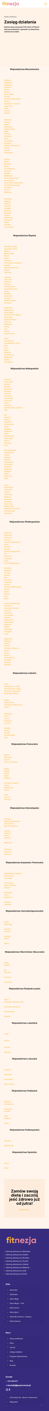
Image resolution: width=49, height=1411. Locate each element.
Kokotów (7, 417)
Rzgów (6, 700)
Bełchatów (8, 714)
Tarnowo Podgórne (11, 648)
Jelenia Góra (9, 824)
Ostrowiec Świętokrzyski (13, 1002)
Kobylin (7, 594)
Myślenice (8, 431)
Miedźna (7, 352)
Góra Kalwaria (9, 169)
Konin (6, 599)
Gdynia (7, 773)
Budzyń (7, 575)
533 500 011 (13, 1381)
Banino (6, 755)
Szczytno (7, 977)
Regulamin (14, 1402)
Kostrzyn (7, 547)
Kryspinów (8, 422)
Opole (6, 1168)
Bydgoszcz (8, 897)
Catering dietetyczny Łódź (16, 1271)
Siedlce (7, 159)
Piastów (7, 122)
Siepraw (7, 457)
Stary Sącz (8, 494)
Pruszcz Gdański (10, 762)
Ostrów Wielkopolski (12, 551)
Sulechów (8, 1074)
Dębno (6, 943)
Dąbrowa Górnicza (11, 268)
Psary (6, 338)
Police (6, 922)
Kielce (6, 1000)
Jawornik (7, 405)
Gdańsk (7, 771)
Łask (6, 737)
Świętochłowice (10, 319)
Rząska (7, 455)
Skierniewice (9, 702)
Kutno (6, 716)
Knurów (7, 284)
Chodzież (7, 580)
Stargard (7, 936)
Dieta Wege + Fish (17, 1303)
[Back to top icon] (41, 1405)
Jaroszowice (9, 1104)
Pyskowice (8, 308)
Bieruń (6, 256)
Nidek (6, 434)
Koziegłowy (8, 362)
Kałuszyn (7, 80)
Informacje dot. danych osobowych (23, 1397)
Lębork (7, 760)
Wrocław (7, 819)
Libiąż (6, 427)
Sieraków (7, 660)
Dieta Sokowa (15, 1321)
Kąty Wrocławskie (11, 826)
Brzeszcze (8, 389)
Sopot (6, 776)
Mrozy (6, 90)
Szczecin (7, 931)
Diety (12, 1343)
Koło (5, 596)
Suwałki (7, 1111)
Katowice (7, 282)
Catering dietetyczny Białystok (17, 1267)
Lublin (6, 1034)
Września (7, 568)
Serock (7, 190)
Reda (6, 795)
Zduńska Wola (9, 735)
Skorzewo (8, 757)
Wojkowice (8, 357)
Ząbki (6, 131)
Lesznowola (8, 227)
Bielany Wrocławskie (12, 821)
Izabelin (7, 113)
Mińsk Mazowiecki (11, 178)
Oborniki (7, 610)
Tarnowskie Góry (10, 289)
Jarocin (7, 589)
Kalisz (6, 544)
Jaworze (7, 277)
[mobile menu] (45, 4)
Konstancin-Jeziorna (12, 104)
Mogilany (7, 429)
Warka (6, 222)
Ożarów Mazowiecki (12, 185)
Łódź (6, 684)
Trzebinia (7, 467)
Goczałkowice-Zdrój (12, 343)
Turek (6, 634)
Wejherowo (8, 788)
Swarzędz (8, 558)
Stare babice (9, 94)
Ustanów (7, 322)
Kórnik (6, 650)
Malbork (7, 778)
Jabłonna (7, 87)
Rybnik (6, 360)
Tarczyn (7, 97)
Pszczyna (7, 303)
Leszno (7, 643)
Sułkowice (8, 499)
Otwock (7, 111)
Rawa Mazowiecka (11, 693)
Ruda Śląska (8, 312)
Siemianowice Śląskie (12, 315)
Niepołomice (9, 436)
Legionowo (8, 106)
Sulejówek (8, 127)
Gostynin (7, 143)
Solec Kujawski (10, 885)
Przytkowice (9, 453)
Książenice (8, 82)
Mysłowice (8, 296)
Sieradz (7, 733)
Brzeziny (7, 728)
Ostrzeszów (9, 615)
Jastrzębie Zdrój (10, 249)
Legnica (7, 831)
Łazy (6, 348)
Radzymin (8, 213)
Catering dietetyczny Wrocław (17, 1258)
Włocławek (8, 892)
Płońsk (6, 148)
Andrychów (8, 382)
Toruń (6, 895)
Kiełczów (7, 854)
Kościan (7, 549)
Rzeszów (7, 1141)
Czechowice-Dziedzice (13, 263)
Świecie (7, 888)
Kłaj (5, 415)
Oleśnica (7, 833)
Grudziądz (8, 878)
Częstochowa (9, 334)
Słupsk (6, 769)
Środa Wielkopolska (11, 563)
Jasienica (7, 272)
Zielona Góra (9, 1084)
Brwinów (7, 211)
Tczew (6, 785)
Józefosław (8, 153)
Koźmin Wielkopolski (12, 603)
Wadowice (8, 469)
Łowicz (7, 718)
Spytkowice (8, 462)
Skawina (7, 460)
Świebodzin (8, 1079)
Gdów (6, 403)
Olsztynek (8, 982)
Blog (11, 1361)
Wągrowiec (8, 639)
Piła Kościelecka (10, 450)
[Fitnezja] (10, 4)
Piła (5, 554)
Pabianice (8, 721)
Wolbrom (7, 497)
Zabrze (7, 327)
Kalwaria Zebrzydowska (13, 408)
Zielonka (7, 134)
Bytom (6, 258)
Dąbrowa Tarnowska (12, 509)
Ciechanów (8, 141)
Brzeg (6, 1163)
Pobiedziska (8, 620)
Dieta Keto (14, 1294)
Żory (6, 329)
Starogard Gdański (11, 783)
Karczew (7, 171)
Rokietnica (8, 535)
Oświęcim (8, 443)
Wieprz (7, 474)
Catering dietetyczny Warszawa (18, 1251)
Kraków (7, 420)
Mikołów (7, 294)
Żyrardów (8, 136)
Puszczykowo (9, 658)
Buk (5, 577)
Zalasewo (8, 570)
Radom (6, 124)
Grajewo (7, 1118)
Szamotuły (8, 629)
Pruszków (8, 187)
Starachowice (9, 1012)
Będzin (6, 251)
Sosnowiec (8, 317)
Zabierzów (8, 476)
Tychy (6, 291)
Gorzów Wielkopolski (12, 542)
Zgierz (6, 707)
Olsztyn (7, 965)
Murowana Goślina (11, 608)
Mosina (7, 655)
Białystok (7, 1102)
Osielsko (7, 902)
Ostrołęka (8, 220)
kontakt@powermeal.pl (19, 1385)
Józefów (7, 206)
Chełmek (7, 394)
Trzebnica (8, 852)
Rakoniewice (9, 622)
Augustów (8, 1109)
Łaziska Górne (9, 286)
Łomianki (7, 208)
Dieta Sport (14, 1312)
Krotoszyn (8, 606)
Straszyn (7, 799)
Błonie (6, 166)
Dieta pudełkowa (16, 1339)
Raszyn (7, 92)
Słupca (6, 627)
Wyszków (8, 164)
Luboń (6, 653)
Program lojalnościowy (18, 1356)
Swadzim (7, 556)
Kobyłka (7, 173)
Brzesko (7, 386)
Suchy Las (8, 537)
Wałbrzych (8, 843)
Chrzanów (8, 396)
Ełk (5, 970)
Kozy (6, 345)
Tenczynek (8, 464)
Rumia (6, 790)
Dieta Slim (13, 1290)
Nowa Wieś (8, 487)
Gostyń (7, 584)
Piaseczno (8, 120)
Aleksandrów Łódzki (12, 686)
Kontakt (13, 1365)
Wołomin (7, 201)
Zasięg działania (16, 1352)
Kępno (6, 591)
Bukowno (7, 391)
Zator (6, 485)
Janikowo (8, 904)
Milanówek (8, 176)
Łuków (6, 1041)
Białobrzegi (8, 218)
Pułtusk (7, 150)
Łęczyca (7, 723)
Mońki (6, 1123)
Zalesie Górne (9, 129)
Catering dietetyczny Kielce (16, 1274)
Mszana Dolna (9, 511)
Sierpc (6, 162)
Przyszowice (9, 355)
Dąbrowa (7, 1052)
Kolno (6, 1116)
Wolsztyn (7, 641)
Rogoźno (7, 625)
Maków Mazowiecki (11, 146)
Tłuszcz (7, 215)
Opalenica (8, 613)
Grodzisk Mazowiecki (12, 99)
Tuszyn (7, 730)
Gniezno (7, 540)
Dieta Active (14, 1308)
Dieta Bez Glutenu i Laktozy (20, 1317)
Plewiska (7, 665)
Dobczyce (8, 401)
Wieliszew (8, 199)
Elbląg (6, 963)
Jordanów (8, 501)
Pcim (6, 445)
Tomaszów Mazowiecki (13, 705)
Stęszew (7, 662)
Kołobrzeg (8, 924)
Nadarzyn (8, 192)
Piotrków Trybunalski (12, 691)
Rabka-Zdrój (9, 506)
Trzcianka (7, 632)
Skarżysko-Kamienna (12, 1007)
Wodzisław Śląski (10, 246)
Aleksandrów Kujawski (13, 873)
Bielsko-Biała (9, 253)
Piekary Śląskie (10, 301)
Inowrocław (8, 883)
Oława (6, 835)
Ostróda (7, 972)
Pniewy (7, 646)
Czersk (7, 797)
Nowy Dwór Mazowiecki (13, 183)
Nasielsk (7, 225)
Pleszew (7, 617)
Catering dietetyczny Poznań (17, 1261)
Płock (6, 138)
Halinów (7, 204)
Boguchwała (9, 1146)
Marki (6, 108)
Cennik (12, 1347)
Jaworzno (8, 279)
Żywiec (7, 331)
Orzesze (7, 298)
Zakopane (8, 513)
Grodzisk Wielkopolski (12, 587)
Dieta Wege (14, 1299)
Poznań (7, 573)
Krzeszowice (9, 424)
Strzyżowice (9, 341)
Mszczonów (9, 180)
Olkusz (6, 441)
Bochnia (7, 384)
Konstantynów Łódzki (12, 689)
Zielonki (7, 1016)
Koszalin (7, 929)
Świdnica (7, 838)
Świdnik (7, 1047)
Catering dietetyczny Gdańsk (17, 1264)
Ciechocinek (9, 876)
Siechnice (8, 849)
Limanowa (8, 490)
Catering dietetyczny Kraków (17, 1255)
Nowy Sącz (8, 438)
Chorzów (7, 261)
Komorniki (8, 533)
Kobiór (6, 350)
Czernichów (8, 398)
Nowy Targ (8, 504)
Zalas (6, 478)
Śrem (6, 561)
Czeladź (7, 265)
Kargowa (7, 1070)
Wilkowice (8, 324)
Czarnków (8, 582)
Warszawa (8, 85)
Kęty (6, 410)
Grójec (6, 101)
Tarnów (7, 492)
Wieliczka (7, 471)
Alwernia (7, 379)
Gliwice (7, 270)
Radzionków (9, 310)
